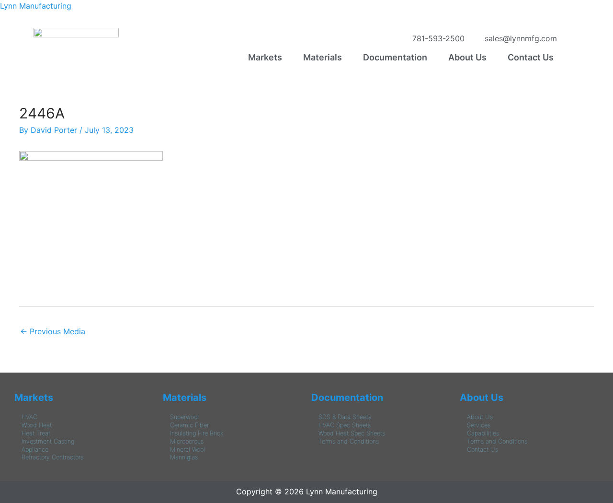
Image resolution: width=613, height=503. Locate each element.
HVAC (29, 417)
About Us (467, 57)
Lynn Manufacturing (35, 6)
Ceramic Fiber (189, 425)
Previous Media (52, 331)
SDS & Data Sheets (344, 417)
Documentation (395, 57)
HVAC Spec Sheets (344, 425)
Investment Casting (48, 441)
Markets (265, 57)
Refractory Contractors (52, 457)
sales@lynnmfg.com (518, 38)
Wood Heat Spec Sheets (351, 433)
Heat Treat (36, 433)
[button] (267, 57)
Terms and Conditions (348, 441)
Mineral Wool (187, 449)
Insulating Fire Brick (196, 433)
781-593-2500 (436, 38)
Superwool (184, 417)
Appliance (35, 449)
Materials (322, 57)
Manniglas (184, 457)
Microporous (187, 441)
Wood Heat (37, 425)
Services (478, 425)
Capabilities (483, 433)
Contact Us (531, 57)
